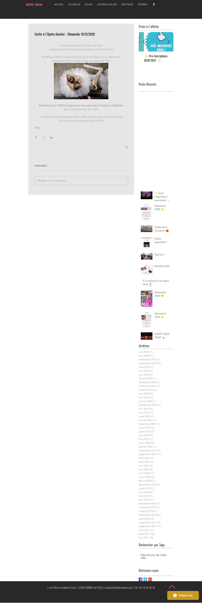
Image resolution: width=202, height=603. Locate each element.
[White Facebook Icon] (154, 4)
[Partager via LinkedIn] (51, 137)
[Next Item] (168, 41)
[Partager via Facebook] (36, 137)
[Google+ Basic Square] (150, 579)
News (37, 127)
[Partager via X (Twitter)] (43, 137)
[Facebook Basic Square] (140, 579)
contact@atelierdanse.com (119, 588)
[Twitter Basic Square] (145, 579)
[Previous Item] (143, 41)
